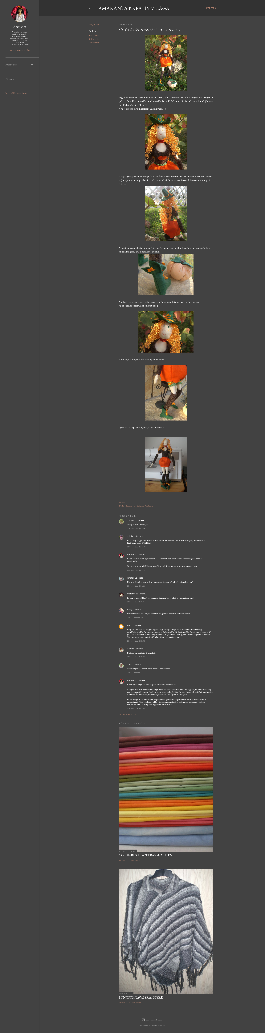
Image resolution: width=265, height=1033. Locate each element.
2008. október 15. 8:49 (136, 641)
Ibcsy (129, 609)
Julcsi (129, 664)
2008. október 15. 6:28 (136, 586)
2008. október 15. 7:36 (136, 618)
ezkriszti (131, 536)
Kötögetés (93, 39)
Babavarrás (93, 35)
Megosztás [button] (93, 24)
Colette (130, 649)
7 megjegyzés (134, 860)
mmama (131, 520)
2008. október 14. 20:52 (136, 528)
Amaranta (132, 554)
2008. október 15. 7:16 (135, 602)
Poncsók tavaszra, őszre (141, 997)
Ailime (162, 1025)
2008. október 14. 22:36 (136, 570)
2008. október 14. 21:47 (136, 547)
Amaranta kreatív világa (133, 8)
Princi (129, 625)
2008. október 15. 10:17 (136, 673)
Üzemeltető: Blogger (154, 1020)
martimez (132, 594)
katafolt (130, 578)
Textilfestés (93, 42)
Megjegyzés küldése (129, 715)
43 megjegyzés (135, 1002)
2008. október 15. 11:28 (136, 708)
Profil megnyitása (20, 50)
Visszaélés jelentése (16, 93)
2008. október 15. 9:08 (136, 657)
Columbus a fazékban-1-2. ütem (146, 855)
